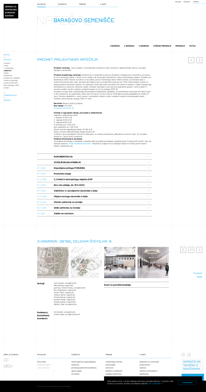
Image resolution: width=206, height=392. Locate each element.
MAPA (199, 277)
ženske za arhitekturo (149, 371)
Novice (7, 55)
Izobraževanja (10, 95)
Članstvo (62, 4)
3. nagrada (144, 46)
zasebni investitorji (113, 374)
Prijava (178, 2)
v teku (6, 66)
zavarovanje (110, 365)
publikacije (144, 374)
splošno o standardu (114, 371)
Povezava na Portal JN (64, 108)
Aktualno (41, 4)
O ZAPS (103, 4)
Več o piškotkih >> (156, 383)
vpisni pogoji (76, 371)
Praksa (82, 4)
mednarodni (8, 75)
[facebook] (189, 354)
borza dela (41, 362)
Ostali (192, 46)
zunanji (6, 73)
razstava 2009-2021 (11, 83)
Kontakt (187, 2)
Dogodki (7, 100)
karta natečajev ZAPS (11, 85)
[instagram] (183, 354)
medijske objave (44, 365)
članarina (75, 365)
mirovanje (75, 374)
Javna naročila (43, 368)
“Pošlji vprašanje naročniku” (79, 143)
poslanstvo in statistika (12, 78)
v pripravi (7, 63)
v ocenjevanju (9, 68)
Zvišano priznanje (162, 46)
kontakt (6, 88)
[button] (191, 250)
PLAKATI (197, 273)
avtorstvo (109, 368)
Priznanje (180, 46)
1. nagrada (115, 46)
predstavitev (145, 365)
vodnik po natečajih (11, 80)
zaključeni (7, 71)
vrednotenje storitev (114, 362)
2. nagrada (129, 46)
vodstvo (143, 368)
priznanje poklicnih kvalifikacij (83, 368)
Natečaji (7, 60)
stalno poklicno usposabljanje (83, 362)
